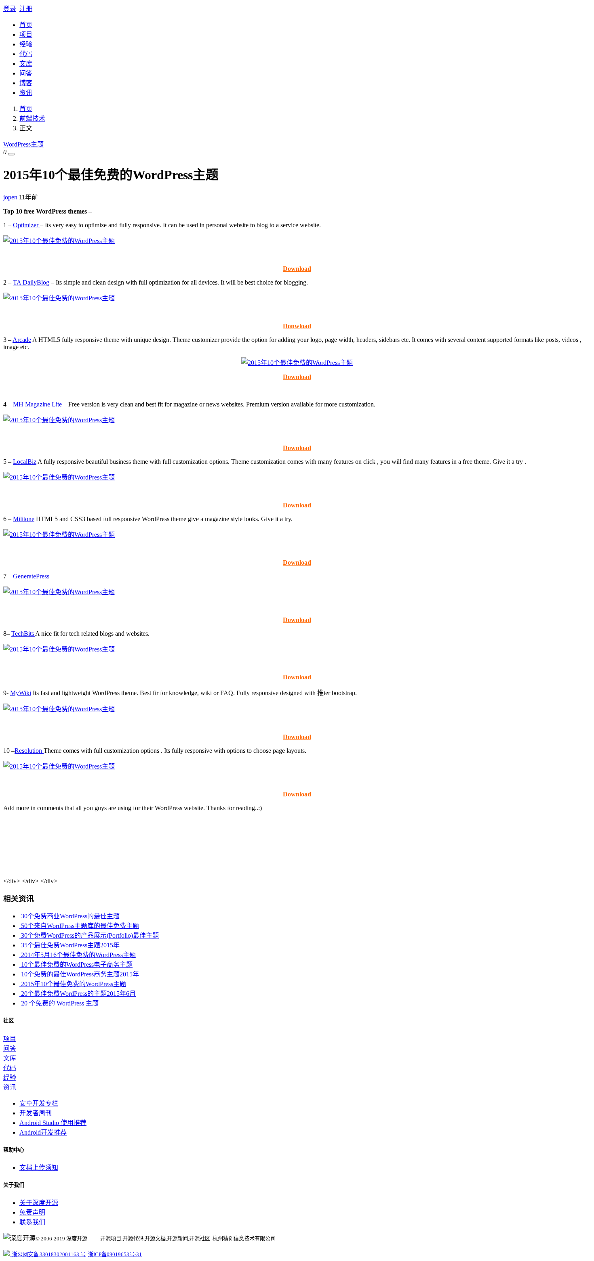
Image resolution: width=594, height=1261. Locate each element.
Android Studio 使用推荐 (52, 1122)
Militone (23, 518)
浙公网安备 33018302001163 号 (48, 1254)
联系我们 (32, 1222)
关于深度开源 (38, 1202)
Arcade (22, 339)
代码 (25, 53)
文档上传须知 (38, 1167)
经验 (25, 44)
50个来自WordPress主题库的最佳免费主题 (79, 925)
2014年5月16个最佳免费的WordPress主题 (77, 954)
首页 (25, 24)
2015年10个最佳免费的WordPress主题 (72, 983)
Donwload (297, 326)
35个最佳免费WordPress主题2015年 (69, 945)
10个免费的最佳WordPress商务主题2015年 (79, 974)
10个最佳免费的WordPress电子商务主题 (76, 964)
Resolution (29, 750)
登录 (9, 8)
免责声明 (32, 1212)
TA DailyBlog (31, 282)
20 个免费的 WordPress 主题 (59, 1003)
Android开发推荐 (43, 1132)
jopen (10, 197)
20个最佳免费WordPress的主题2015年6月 (77, 993)
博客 (25, 83)
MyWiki (20, 692)
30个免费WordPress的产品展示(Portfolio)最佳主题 (89, 935)
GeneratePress (32, 576)
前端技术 (32, 118)
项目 (25, 34)
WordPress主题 (23, 144)
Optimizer (26, 225)
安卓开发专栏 (38, 1103)
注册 (25, 8)
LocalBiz (24, 461)
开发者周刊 (35, 1113)
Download (297, 268)
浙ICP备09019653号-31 (115, 1254)
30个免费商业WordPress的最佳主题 (69, 916)
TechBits (23, 633)
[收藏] (11, 154)
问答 (25, 73)
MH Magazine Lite (37, 404)
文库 (25, 63)
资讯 (25, 92)
